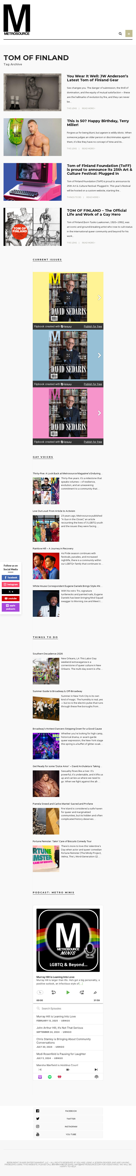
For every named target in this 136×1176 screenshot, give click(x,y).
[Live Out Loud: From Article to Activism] (46, 528)
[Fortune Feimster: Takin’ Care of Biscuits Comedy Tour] (46, 858)
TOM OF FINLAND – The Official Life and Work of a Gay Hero (97, 212)
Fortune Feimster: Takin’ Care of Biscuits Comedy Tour (62, 841)
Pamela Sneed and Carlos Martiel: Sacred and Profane (63, 803)
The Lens (72, 108)
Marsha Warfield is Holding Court (57, 1065)
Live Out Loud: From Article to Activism (54, 511)
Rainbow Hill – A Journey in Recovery (53, 548)
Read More (88, 108)
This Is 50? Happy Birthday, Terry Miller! (98, 123)
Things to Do (74, 197)
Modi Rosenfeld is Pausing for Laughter (61, 1054)
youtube (12, 598)
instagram (12, 584)
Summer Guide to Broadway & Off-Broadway (57, 691)
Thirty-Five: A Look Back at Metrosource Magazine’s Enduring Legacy (66, 474)
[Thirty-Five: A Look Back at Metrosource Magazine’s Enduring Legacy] (46, 491)
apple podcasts (10, 607)
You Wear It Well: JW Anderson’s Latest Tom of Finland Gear (97, 78)
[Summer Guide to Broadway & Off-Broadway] (46, 708)
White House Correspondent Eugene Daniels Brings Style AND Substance (67, 586)
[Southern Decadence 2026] (46, 671)
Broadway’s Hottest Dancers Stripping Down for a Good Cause (67, 728)
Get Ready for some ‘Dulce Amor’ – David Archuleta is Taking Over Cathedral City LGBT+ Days (66, 767)
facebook (12, 577)
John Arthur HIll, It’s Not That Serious (59, 1027)
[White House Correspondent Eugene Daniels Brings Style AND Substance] (46, 603)
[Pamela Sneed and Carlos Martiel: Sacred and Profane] (46, 821)
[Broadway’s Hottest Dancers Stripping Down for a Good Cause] (46, 746)
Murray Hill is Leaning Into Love (56, 1016)
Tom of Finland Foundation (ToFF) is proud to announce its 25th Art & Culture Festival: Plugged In (99, 170)
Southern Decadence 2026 (48, 653)
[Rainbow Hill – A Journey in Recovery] (46, 566)
